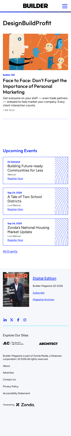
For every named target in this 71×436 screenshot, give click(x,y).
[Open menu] (64, 6)
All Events (10, 251)
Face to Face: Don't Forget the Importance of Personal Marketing (35, 86)
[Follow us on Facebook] (18, 320)
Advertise (8, 372)
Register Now (15, 178)
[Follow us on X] (11, 320)
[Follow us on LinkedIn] (5, 320)
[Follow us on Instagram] (25, 320)
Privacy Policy (10, 386)
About (6, 366)
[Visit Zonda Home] (19, 404)
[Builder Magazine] (35, 6)
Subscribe (38, 292)
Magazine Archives (43, 299)
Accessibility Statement (16, 393)
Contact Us (9, 379)
